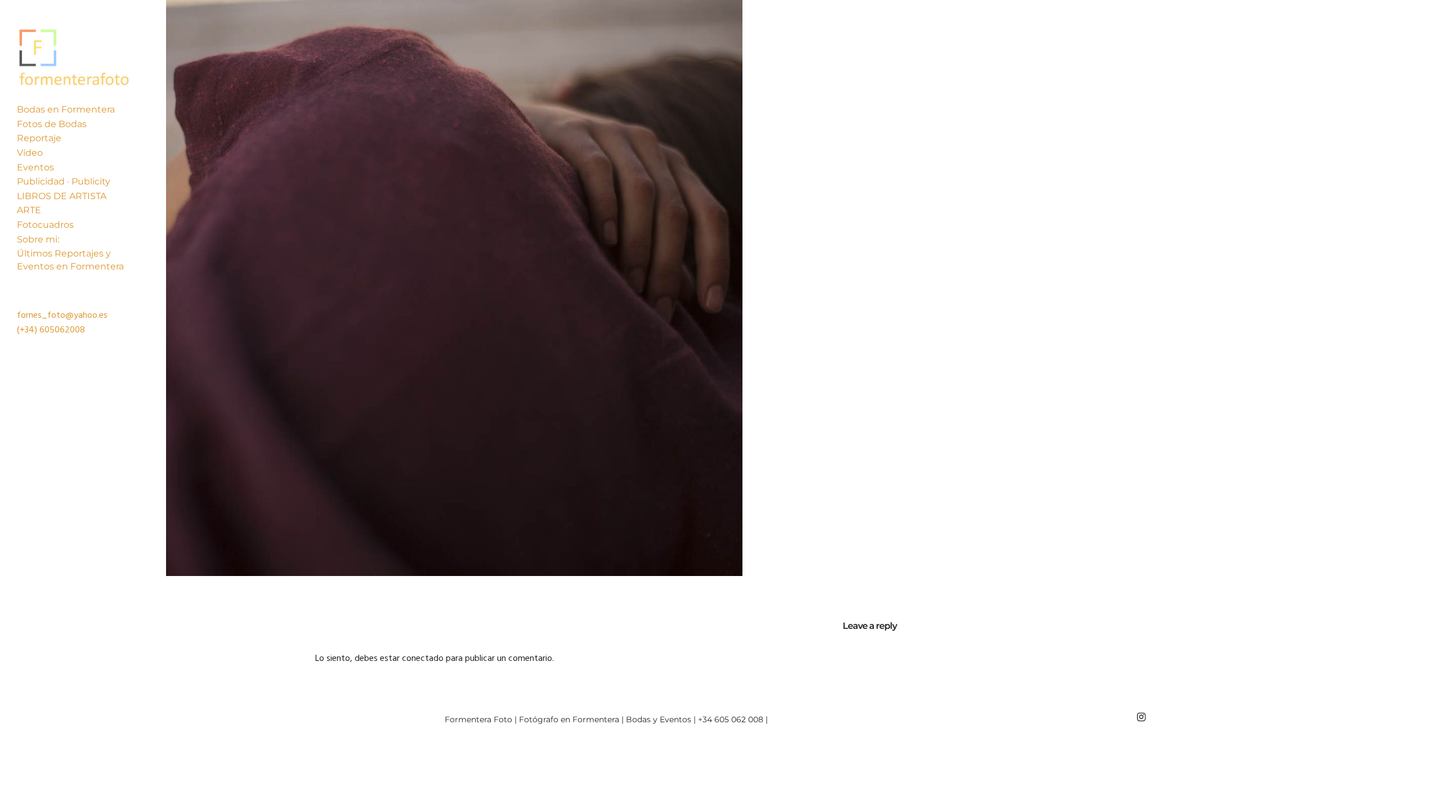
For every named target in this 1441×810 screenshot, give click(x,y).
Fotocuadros (45, 224)
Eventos (35, 167)
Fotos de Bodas (52, 124)
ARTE (29, 210)
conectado (423, 658)
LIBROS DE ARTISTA (61, 196)
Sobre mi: (38, 239)
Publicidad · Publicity (63, 181)
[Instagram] (1140, 717)
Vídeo (30, 152)
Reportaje (39, 138)
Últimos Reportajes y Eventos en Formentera (70, 259)
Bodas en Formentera (66, 109)
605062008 (62, 330)
